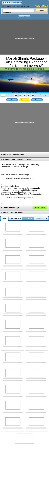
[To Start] (16, 95)
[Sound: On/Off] (40, 95)
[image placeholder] (12, 227)
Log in (26, 6)
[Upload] (24, 16)
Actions (12, 100)
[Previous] (20, 95)
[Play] (24, 95)
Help (3, 6)
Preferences (11, 6)
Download (24, 100)
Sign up (20, 6)
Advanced (7, 12)
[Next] (28, 95)
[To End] (32, 95)
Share (37, 100)
